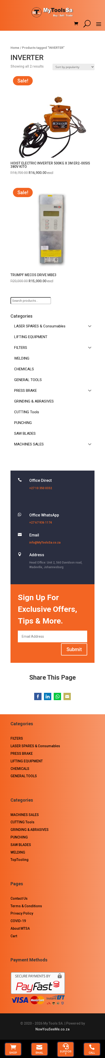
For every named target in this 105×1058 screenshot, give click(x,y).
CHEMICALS (19, 769)
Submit (74, 649)
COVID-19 (18, 921)
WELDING (17, 852)
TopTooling (19, 860)
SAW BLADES (20, 845)
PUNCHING (19, 837)
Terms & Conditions (26, 906)
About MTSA (20, 928)
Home (14, 48)
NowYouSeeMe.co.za (52, 1029)
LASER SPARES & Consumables (35, 746)
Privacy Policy (21, 913)
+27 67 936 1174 (40, 522)
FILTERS (16, 738)
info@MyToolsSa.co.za (45, 542)
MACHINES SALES (24, 815)
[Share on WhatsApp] (57, 696)
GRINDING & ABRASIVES (29, 830)
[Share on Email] (67, 696)
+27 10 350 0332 (40, 488)
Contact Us (19, 898)
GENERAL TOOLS (23, 776)
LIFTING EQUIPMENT (26, 761)
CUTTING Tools (22, 822)
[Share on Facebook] (38, 696)
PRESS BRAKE (21, 754)
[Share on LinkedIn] (47, 696)
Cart (13, 936)
